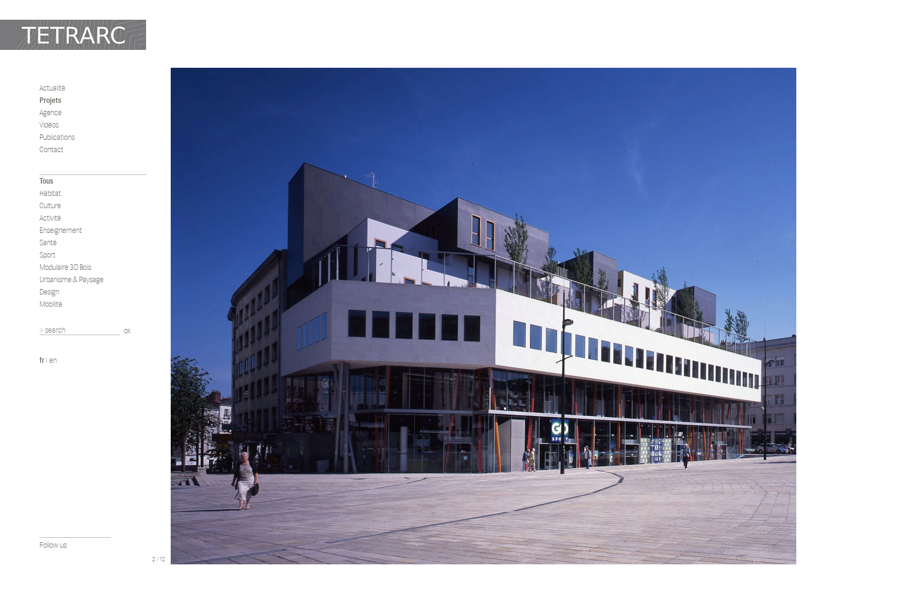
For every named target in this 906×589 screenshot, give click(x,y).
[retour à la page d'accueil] (73, 35)
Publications (57, 137)
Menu (158, 545)
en (53, 360)
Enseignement (60, 230)
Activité (50, 217)
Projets (50, 100)
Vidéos (49, 124)
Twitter (61, 558)
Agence (50, 112)
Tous (46, 180)
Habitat (50, 193)
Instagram (78, 558)
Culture (50, 205)
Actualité (52, 87)
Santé (48, 242)
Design (49, 291)
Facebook (45, 558)
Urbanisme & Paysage (71, 279)
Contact (51, 149)
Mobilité (50, 304)
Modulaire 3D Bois (65, 267)
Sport (47, 254)
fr (41, 360)
